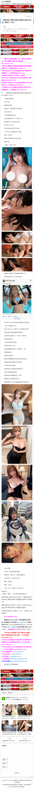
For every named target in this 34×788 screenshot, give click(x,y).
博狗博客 (10, 664)
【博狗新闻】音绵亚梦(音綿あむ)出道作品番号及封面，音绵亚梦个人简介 (9, 734)
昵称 (5, 759)
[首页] (32, 777)
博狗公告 (8, 4)
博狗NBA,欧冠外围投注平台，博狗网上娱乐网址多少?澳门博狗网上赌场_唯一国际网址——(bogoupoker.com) (16, 61)
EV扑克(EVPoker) (12, 616)
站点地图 (26, 780)
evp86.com (9, 627)
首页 (3, 4)
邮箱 (5, 763)
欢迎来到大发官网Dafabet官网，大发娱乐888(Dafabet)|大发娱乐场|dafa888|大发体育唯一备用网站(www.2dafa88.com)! (16, 78)
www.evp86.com (21, 622)
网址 (4, 767)
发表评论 (28, 16)
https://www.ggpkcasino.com (18, 661)
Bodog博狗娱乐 (6, 1)
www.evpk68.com (17, 654)
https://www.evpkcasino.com (18, 658)
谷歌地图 (17, 782)
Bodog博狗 (16, 699)
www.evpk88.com (18, 651)
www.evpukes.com (15, 656)
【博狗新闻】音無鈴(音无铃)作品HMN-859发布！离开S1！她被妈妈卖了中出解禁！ (24, 718)
